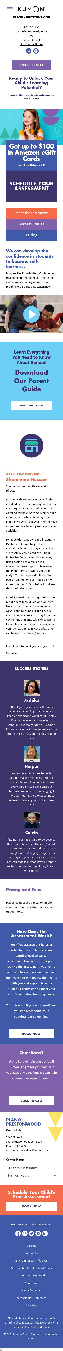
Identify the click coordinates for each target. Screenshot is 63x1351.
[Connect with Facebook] (28, 53)
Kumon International (31, 1275)
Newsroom (31, 1283)
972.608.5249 (31, 27)
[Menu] (11, 9)
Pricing (31, 235)
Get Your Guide (31, 405)
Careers (31, 1245)
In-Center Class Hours (22, 1168)
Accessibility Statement (31, 1298)
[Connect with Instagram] (36, 53)
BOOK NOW (31, 1033)
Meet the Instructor (32, 213)
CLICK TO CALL (31, 1101)
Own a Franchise (31, 1290)
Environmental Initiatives (31, 1260)
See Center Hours (31, 44)
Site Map (31, 1305)
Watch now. (44, 286)
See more (11, 653)
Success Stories (31, 224)
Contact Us (32, 1253)
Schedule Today (31, 65)
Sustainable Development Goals (31, 1268)
